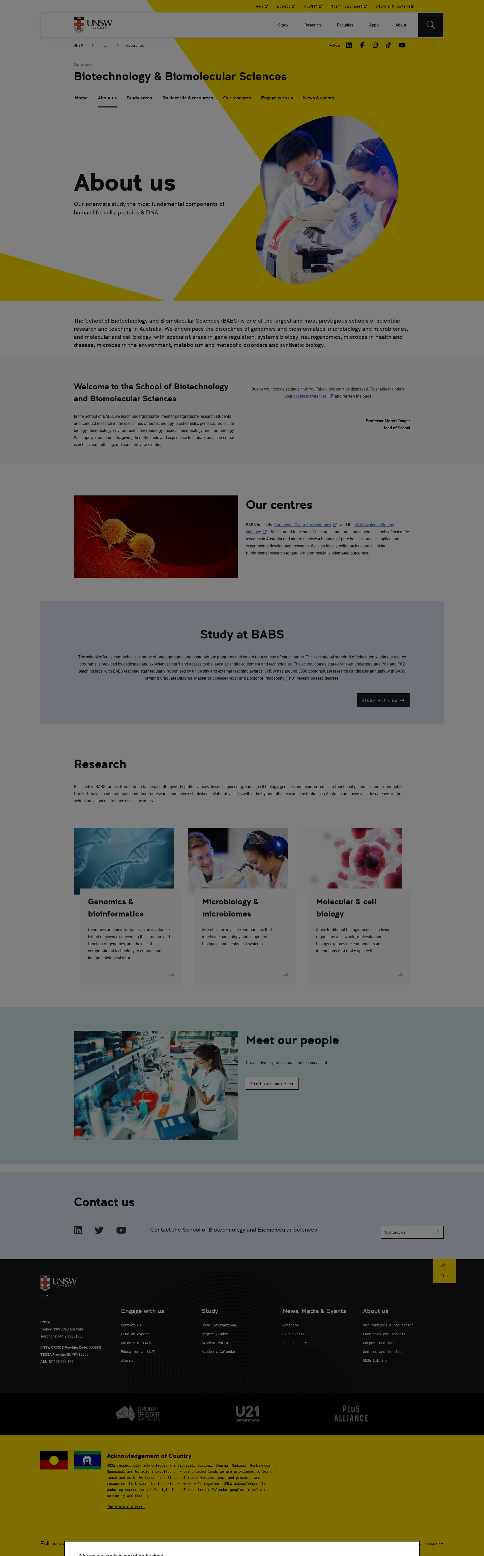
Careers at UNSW (136, 1342)
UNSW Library (375, 1360)
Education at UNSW (138, 1351)
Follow (334, 45)
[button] (383, 700)
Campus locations (379, 1342)
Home (81, 97)
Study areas (139, 97)
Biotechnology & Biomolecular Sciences (180, 76)
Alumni (127, 1360)
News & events (318, 97)
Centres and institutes (385, 1351)
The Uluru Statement (126, 1506)
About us (107, 97)
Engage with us (277, 97)
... (104, 45)
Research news (295, 1342)
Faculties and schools (384, 1333)
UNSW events (293, 1333)
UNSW (78, 45)
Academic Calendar (219, 1351)
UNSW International (220, 1325)
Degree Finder (215, 1333)
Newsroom (290, 1325)
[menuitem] (283, 25)
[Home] (93, 25)
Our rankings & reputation (388, 1325)
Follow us (52, 1543)
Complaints (434, 1544)
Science (82, 64)
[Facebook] (362, 45)
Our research (237, 97)
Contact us (395, 1232)
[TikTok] (388, 45)
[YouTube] (401, 45)
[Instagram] (375, 45)
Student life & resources (187, 97)
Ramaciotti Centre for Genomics (306, 524)
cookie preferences (310, 396)
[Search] (430, 25)
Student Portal (216, 1342)
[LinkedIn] (349, 45)
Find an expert (135, 1333)
